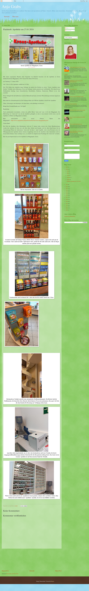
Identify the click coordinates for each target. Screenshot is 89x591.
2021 (67, 188)
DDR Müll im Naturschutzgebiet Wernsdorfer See (76, 81)
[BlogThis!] (22, 506)
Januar (68, 179)
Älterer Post (58, 571)
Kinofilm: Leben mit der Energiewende (77, 110)
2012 (67, 208)
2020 (67, 191)
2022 (67, 186)
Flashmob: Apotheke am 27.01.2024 (74, 181)
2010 (67, 210)
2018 (67, 195)
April (68, 175)
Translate (73, 39)
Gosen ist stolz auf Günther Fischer (77, 96)
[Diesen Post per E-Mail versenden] (21, 506)
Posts (67, 28)
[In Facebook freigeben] (25, 506)
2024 (67, 169)
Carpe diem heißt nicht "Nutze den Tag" (77, 67)
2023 (67, 184)
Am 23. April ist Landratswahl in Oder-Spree (77, 117)
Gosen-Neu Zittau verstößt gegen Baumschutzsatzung (76, 131)
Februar (68, 177)
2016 (67, 199)
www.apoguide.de (32, 67)
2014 (67, 203)
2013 (67, 205)
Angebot (66, 74)
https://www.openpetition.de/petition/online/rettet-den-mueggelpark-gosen (29, 120)
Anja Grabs (11, 6)
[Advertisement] (31, 559)
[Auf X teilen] (23, 506)
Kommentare (68, 30)
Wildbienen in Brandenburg (69, 216)
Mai (68, 173)
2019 (67, 193)
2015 (67, 201)
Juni (68, 171)
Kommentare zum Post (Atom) (12, 573)
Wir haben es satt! (73, 89)
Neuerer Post (5, 571)
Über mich (15, 16)
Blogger (52, 581)
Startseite (7, 16)
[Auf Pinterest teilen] (26, 506)
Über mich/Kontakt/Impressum (76, 124)
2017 (67, 197)
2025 (67, 167)
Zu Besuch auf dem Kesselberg (71, 104)
